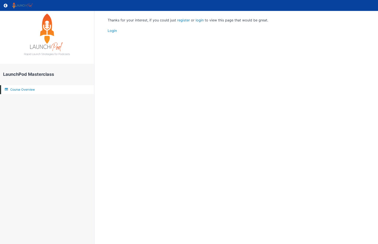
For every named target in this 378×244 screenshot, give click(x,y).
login (200, 20)
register (183, 20)
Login (112, 30)
